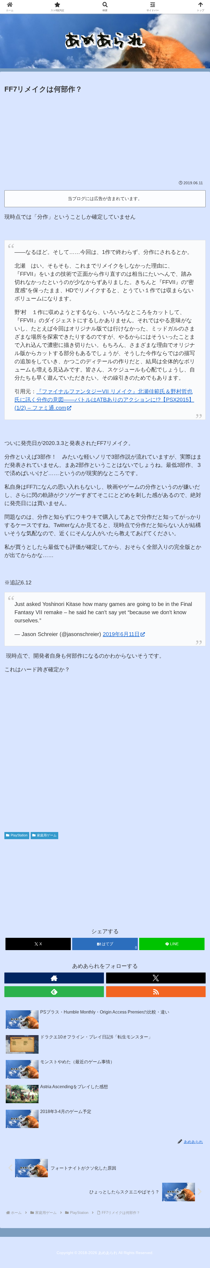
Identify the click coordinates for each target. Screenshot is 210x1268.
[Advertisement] (105, 136)
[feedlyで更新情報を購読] (54, 991)
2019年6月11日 (121, 634)
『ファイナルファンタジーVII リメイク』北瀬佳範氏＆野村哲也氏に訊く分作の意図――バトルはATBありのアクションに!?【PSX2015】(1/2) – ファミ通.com (104, 399)
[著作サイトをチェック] (54, 978)
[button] (194, 936)
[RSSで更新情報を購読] (156, 991)
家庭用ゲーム (47, 835)
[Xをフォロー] (156, 978)
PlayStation (19, 835)
